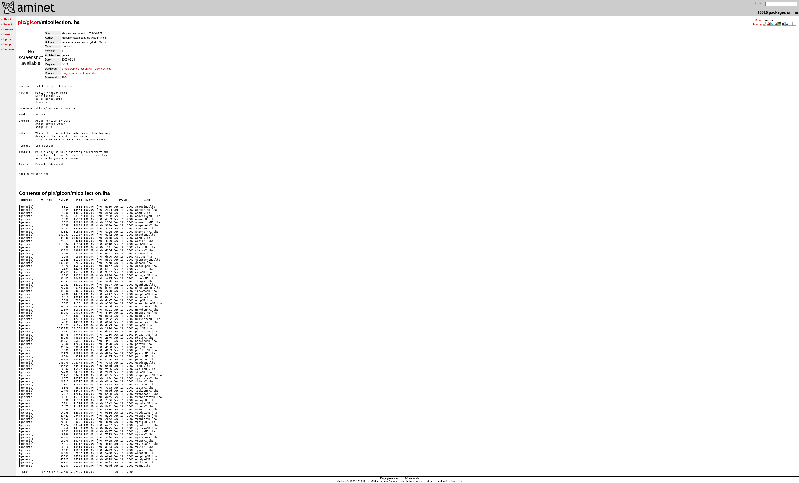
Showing (756, 24)
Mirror (758, 20)
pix (21, 22)
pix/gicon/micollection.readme (79, 73)
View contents (103, 68)
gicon (33, 22)
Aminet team (396, 481)
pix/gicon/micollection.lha (77, 68)
